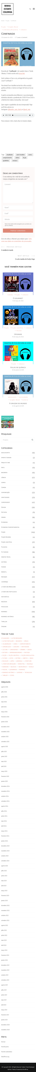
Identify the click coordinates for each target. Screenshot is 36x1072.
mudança (30, 664)
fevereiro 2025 (5, 776)
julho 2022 (4, 930)
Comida (10, 294)
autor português (8, 641)
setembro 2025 (5, 741)
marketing (21, 664)
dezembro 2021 (5, 965)
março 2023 (4, 890)
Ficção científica (17, 328)
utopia (12, 675)
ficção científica (14, 655)
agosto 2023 (4, 866)
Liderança (4, 582)
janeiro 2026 (4, 721)
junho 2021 (4, 995)
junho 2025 (4, 756)
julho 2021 (4, 990)
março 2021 (4, 1010)
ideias (31, 658)
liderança (19, 661)
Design (3, 507)
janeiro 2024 (4, 841)
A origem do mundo (18, 403)
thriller (5, 675)
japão (12, 661)
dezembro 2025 (5, 726)
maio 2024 (4, 821)
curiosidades (23, 397)
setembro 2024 (5, 801)
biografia (4, 472)
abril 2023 (3, 885)
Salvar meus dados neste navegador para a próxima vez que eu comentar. (18, 224)
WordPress (25, 1069)
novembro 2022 (5, 910)
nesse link (22, 73)
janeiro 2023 (4, 900)
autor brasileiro (20, 155)
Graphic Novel (13, 27)
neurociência (23, 666)
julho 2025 (4, 751)
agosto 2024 (4, 806)
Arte (3, 467)
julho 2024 (4, 811)
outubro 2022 (5, 915)
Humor (3, 567)
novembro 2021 (5, 970)
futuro (4, 658)
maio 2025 (4, 761)
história (25, 400)
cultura (17, 157)
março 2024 (4, 831)
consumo (16, 646)
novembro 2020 (5, 1029)
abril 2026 (4, 707)
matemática (5, 597)
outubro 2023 (4, 856)
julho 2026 (4, 692)
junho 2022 (4, 935)
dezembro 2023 (5, 846)
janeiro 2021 (4, 1020)
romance (24, 29)
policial (4, 669)
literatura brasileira (9, 664)
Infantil (4, 572)
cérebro (22, 649)
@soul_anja (26, 109)
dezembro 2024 (5, 786)
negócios (4, 601)
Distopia (4, 512)
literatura (28, 661)
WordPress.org (5, 1056)
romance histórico (7, 616)
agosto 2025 (4, 746)
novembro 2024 (5, 791)
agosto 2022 (4, 925)
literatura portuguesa (9, 592)
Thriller (19, 330)
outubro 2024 (5, 796)
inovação (5, 661)
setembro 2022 (5, 920)
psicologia (4, 606)
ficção (24, 157)
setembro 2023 (5, 861)
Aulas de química (18, 367)
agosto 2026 (4, 687)
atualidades (10, 155)
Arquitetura (5, 462)
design (29, 649)
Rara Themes (12, 1069)
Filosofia (4, 547)
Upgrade (18, 334)
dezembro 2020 (5, 1025)
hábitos (25, 658)
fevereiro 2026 (5, 717)
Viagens (3, 626)
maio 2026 (4, 702)
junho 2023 (4, 876)
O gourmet (18, 298)
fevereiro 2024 (5, 836)
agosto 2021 (4, 985)
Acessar (3, 1042)
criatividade (5, 497)
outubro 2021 (4, 975)
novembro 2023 (5, 851)
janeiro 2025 (4, 781)
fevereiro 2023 (5, 895)
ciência (3, 477)
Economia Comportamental (10, 527)
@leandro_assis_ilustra (15, 109)
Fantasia (27, 652)
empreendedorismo (16, 652)
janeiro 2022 (4, 960)
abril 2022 (3, 945)
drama (3, 517)
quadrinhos (6, 160)
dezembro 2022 (5, 905)
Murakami (5, 666)
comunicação (5, 492)
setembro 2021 (5, 980)
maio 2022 (4, 940)
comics (30, 155)
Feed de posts (5, 1047)
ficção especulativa (27, 655)
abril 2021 (3, 1005)
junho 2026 (4, 697)
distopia (5, 652)
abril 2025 (3, 766)
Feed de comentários (6, 1052)
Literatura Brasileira (10, 29)
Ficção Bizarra (6, 537)
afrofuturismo (6, 457)
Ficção (3, 27)
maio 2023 (4, 880)
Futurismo (4, 552)
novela (31, 666)
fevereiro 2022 (5, 955)
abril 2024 (4, 826)
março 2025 (4, 771)
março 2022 (4, 950)
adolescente (12, 397)
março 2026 (4, 712)
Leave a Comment (22, 37)
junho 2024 (4, 816)
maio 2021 (3, 1000)
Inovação (4, 577)
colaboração (6, 644)
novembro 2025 (5, 731)
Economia (4, 522)
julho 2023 (4, 871)
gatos (11, 658)
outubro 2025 (4, 736)
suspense (19, 672)
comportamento (7, 157)
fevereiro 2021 (5, 1015)
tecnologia (28, 672)
